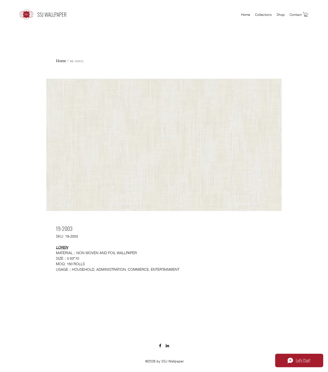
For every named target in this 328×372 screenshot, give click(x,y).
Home (61, 60)
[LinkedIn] (167, 345)
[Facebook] (160, 345)
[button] (306, 14)
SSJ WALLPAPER (52, 14)
